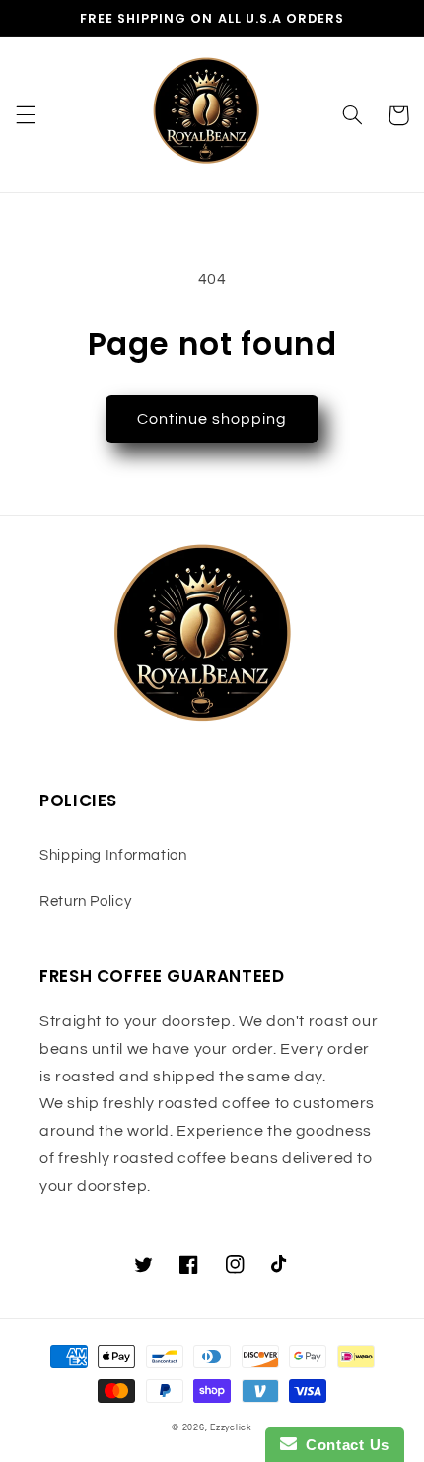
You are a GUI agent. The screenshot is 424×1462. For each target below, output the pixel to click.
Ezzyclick (231, 1428)
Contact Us (343, 1444)
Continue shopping (212, 419)
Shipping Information (113, 855)
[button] (25, 115)
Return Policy (85, 901)
